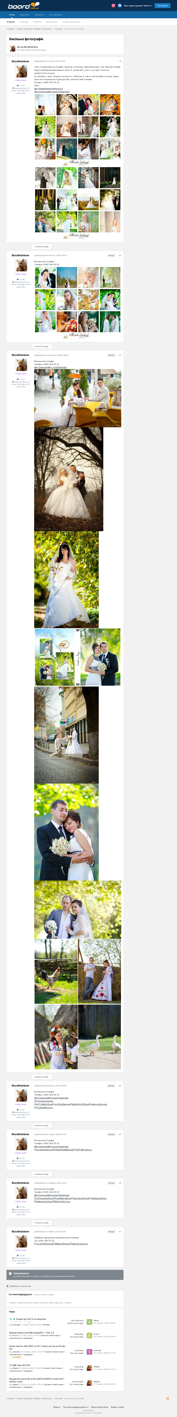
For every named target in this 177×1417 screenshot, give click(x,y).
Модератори (51, 22)
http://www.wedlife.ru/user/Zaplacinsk (51, 1098)
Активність (39, 15)
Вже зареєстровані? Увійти (137, 6)
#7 (120, 1231)
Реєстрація (163, 5)
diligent (15, 1368)
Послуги (42, 50)
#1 (120, 61)
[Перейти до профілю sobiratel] (89, 1352)
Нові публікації (55, 15)
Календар (24, 22)
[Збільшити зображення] (77, 302)
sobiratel (16, 1352)
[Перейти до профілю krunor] (89, 1335)
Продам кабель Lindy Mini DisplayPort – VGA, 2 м (31, 1333)
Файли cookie (117, 1407)
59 (28, 1322)
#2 (120, 255)
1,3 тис (22, 85)
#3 (120, 355)
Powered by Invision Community (88, 1413)
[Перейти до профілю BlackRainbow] (12, 48)
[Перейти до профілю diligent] (89, 1368)
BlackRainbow (31, 47)
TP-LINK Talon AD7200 (19, 1365)
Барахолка (24, 15)
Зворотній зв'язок (99, 1407)
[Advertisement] (148, 51)
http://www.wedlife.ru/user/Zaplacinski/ (52, 91)
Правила (37, 22)
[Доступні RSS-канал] (168, 1399)
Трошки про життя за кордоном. (31, 1319)
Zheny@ (16, 1325)
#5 (120, 1134)
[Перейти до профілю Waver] (89, 1322)
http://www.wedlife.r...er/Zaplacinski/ (50, 367)
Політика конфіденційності (75, 1407)
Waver (96, 1320)
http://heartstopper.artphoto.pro (48, 88)
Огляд (12, 15)
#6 (120, 1183)
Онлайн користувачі (71, 22)
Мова (56, 1407)
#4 (120, 1086)
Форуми (11, 22)
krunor (15, 1335)
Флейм (46, 1325)
